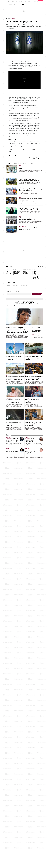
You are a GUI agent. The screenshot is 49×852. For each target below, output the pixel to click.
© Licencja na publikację (13, 155)
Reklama (24, 271)
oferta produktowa (24, 285)
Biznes (13, 18)
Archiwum (25, 274)
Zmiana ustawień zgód (17, 272)
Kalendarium (15, 285)
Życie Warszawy (36, 278)
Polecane (16, 163)
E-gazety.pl (35, 272)
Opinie (8, 435)
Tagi (32, 163)
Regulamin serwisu (16, 273)
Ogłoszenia (25, 272)
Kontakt (7, 272)
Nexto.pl (34, 273)
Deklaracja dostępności (17, 276)
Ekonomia (28, 4)
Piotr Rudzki (10, 58)
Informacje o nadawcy (17, 274)
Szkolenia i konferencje (10, 282)
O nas (7, 271)
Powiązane (8, 163)
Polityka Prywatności (16, 271)
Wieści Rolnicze (35, 277)
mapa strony (8, 285)
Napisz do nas (8, 273)
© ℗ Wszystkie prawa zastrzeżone (15, 156)
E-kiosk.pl (34, 271)
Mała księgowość (36, 274)
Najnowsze (24, 163)
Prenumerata (25, 273)
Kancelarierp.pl (35, 276)
